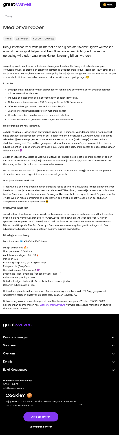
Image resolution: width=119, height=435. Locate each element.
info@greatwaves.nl (13, 388)
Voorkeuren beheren (41, 426)
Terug (8, 16)
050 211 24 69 (10, 384)
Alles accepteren (40, 416)
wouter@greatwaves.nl (52, 304)
